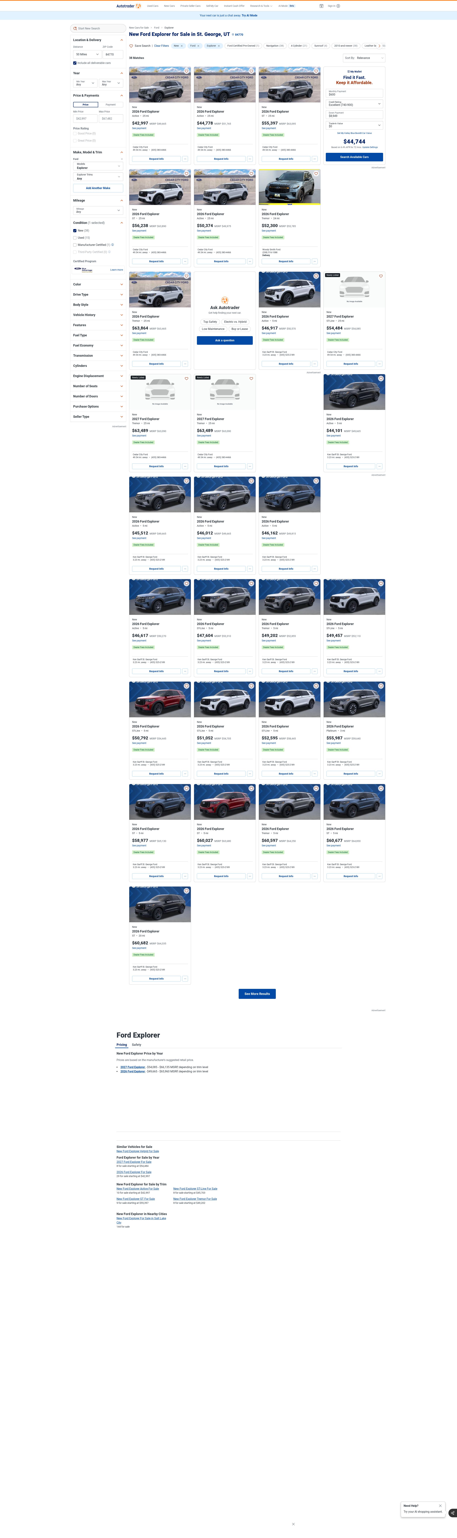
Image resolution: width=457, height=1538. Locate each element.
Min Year (80, 82)
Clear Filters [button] (161, 45)
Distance (78, 46)
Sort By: (350, 58)
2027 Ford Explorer (133, 1067)
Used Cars (152, 5)
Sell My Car (212, 5)
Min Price (78, 111)
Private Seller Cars (190, 5)
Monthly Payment (337, 91)
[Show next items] (379, 46)
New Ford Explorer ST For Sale (136, 1199)
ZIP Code (108, 46)
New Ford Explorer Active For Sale (138, 1188)
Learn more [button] (116, 269)
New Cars (169, 5)
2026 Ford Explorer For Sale (134, 1172)
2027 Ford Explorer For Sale (134, 1162)
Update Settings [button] (370, 147)
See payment (139, 128)
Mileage (80, 209)
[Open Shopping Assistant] (452, 1513)
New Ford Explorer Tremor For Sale (195, 1199)
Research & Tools (259, 5)
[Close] (440, 1506)
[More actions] (185, 159)
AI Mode (286, 5)
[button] (321, 6)
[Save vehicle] (186, 71)
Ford (156, 27)
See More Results (257, 994)
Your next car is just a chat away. (228, 15)
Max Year (106, 82)
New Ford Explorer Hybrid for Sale (138, 1151)
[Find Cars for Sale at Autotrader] (129, 6)
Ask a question (224, 340)
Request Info (156, 158)
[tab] (121, 1044)
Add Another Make (98, 188)
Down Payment (336, 113)
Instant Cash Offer (234, 5)
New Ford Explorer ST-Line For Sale (195, 1188)
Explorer (169, 27)
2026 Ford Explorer (133, 1071)
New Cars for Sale (139, 27)
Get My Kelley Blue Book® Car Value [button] (354, 133)
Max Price (104, 111)
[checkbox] (84, 133)
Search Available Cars (354, 157)
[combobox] (98, 28)
